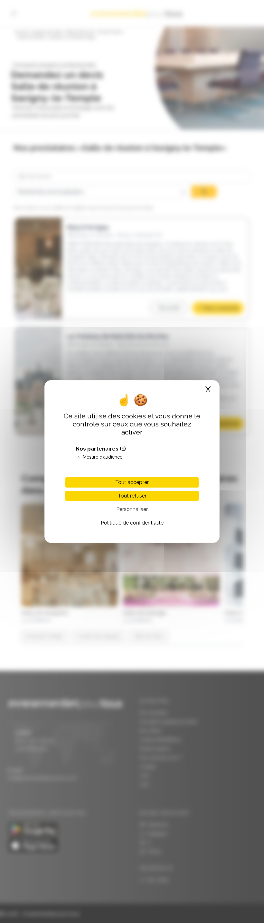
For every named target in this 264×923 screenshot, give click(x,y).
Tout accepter (132, 482)
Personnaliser (132, 509)
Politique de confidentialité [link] (132, 523)
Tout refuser (132, 496)
